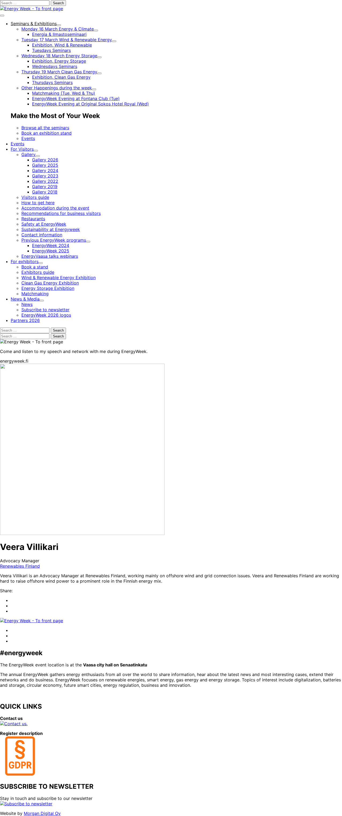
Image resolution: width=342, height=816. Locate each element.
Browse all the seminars (45, 127)
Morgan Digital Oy (42, 813)
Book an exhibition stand (46, 133)
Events (28, 138)
